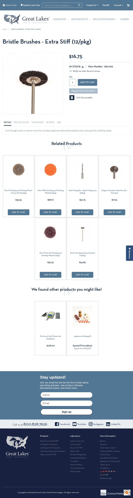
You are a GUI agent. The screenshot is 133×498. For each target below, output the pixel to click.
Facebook (64, 424)
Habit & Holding (76, 464)
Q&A (59, 122)
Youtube (81, 424)
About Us (103, 444)
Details (7, 122)
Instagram (98, 424)
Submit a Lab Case (31, 5)
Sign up (66, 411)
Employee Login (106, 478)
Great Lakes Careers (108, 448)
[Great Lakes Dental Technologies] (26, 19)
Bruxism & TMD (76, 448)
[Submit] (79, 5)
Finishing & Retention (78, 458)
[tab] (7, 122)
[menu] (92, 5)
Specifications (21, 122)
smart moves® (75, 444)
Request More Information (83, 91)
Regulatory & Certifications (110, 461)
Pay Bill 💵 (104, 475)
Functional (74, 461)
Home (5, 29)
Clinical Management (78, 454)
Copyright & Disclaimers (109, 458)
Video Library (105, 464)
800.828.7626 (35, 424)
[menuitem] (92, 5)
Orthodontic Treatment (49, 444)
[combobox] (62, 5)
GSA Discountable (83, 97)
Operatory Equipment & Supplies (52, 451)
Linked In (115, 424)
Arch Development (77, 468)
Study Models (75, 471)
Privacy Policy (105, 454)
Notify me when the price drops (86, 71)
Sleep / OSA (74, 451)
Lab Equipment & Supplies (50, 448)
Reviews (50, 122)
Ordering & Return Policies (110, 451)
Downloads (38, 122)
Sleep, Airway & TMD (48, 454)
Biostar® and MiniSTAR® (49, 441)
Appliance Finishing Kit (82, 336)
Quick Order (11, 5)
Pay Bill (106, 5)
